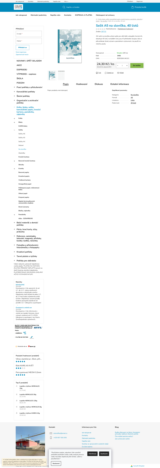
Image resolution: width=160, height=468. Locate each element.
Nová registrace (21, 52)
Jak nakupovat (20, 1)
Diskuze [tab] (99, 84)
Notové (20, 145)
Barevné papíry (23, 172)
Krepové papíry (23, 197)
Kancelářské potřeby (26, 91)
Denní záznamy (23, 207)
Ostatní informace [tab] (119, 84)
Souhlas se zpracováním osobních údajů (95, 444)
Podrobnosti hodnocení (125, 29)
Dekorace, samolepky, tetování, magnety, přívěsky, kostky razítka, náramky (29, 238)
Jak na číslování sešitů (122, 439)
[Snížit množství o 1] (117, 65)
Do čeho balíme (87, 447)
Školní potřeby (23, 96)
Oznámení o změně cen (24, 308)
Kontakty (30, 1)
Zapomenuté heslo (22, 55)
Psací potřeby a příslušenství (29, 87)
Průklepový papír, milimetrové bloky (28, 189)
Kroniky (21, 168)
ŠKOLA (20, 78)
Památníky (22, 215)
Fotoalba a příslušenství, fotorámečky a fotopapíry (28, 246)
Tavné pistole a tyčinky (27, 256)
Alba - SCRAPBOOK (25, 218)
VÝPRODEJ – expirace (26, 74)
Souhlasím (104, 454)
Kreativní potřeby (24, 252)
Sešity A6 (21, 134)
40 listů (133, 103)
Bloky (20, 122)
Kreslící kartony (23, 157)
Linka (133, 100)
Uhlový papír (22, 193)
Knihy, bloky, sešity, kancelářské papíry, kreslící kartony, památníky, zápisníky (29, 111)
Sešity (20, 130)
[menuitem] (21, 15)
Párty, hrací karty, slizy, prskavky (27, 230)
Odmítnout (92, 454)
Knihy (20, 118)
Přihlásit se (22, 47)
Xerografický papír (24, 184)
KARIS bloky (22, 126)
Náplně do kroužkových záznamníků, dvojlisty (26, 202)
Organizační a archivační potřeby (27, 101)
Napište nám (56, 1)
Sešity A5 (21, 138)
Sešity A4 (21, 142)
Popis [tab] (66, 84)
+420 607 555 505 (60, 438)
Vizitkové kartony (24, 180)
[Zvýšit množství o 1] (127, 65)
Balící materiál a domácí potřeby (27, 223)
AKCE (19, 65)
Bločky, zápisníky (24, 211)
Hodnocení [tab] (81, 84)
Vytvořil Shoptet (138, 466)
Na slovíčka (22, 149)
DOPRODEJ (22, 69)
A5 (132, 98)
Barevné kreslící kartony (26, 161)
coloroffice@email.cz (60, 433)
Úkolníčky (21, 153)
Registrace (140, 1)
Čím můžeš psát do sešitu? (124, 436)
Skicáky (21, 165)
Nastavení (56, 463)
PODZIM (20, 83)
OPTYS (103, 32)
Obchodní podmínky (43, 1)
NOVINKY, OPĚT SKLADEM (29, 61)
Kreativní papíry (23, 176)
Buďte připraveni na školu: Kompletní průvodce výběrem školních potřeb (127, 433)
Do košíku (137, 65)
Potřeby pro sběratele (26, 260)
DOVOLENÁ (20, 285)
